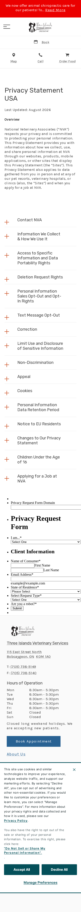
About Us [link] (16, 754)
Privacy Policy (16, 820)
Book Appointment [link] (34, 741)
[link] (40, 27)
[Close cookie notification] (74, 770)
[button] (6, 27)
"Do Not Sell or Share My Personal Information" (24, 851)
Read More (55, 10)
